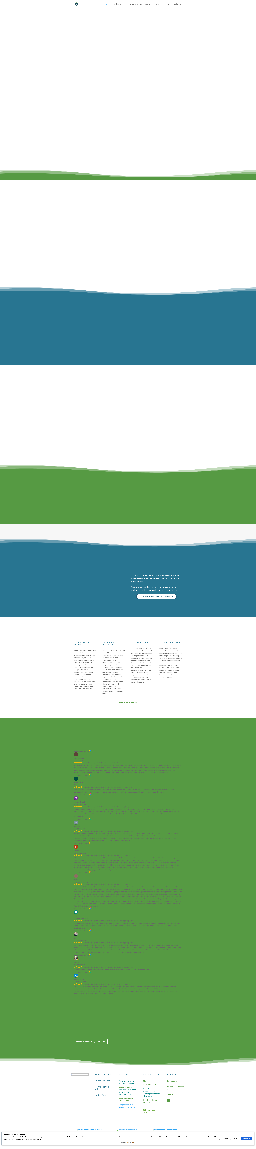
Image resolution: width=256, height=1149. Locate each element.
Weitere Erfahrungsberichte (90, 1041)
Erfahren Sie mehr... (128, 703)
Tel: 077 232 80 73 (29, 77)
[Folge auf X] (168, 1100)
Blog (169, 4)
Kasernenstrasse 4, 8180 (58, 217)
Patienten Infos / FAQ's (128, 207)
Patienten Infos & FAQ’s (133, 4)
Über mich (148, 4)
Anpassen (224, 1138)
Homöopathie (160, 4)
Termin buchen (116, 4)
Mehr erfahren (150, 168)
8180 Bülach (26, 75)
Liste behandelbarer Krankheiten (156, 596)
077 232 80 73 (58, 210)
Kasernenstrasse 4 (29, 72)
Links (176, 4)
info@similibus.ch (58, 214)
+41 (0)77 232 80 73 (127, 1107)
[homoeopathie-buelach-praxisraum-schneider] (128, 518)
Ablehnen (235, 1138)
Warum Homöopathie (128, 244)
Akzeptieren (247, 1138)
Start (106, 4)
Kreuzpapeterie (146, 424)
